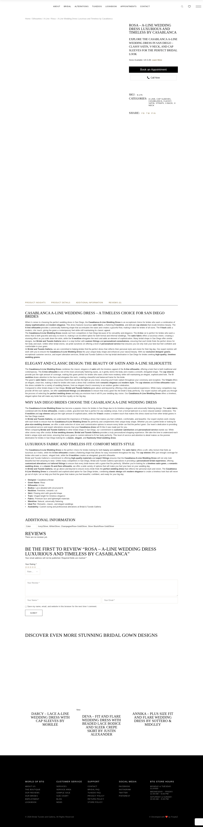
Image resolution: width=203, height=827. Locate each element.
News (59, 802)
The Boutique (32, 790)
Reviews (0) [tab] (115, 303)
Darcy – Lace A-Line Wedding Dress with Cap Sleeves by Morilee (50, 719)
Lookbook (31, 802)
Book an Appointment (153, 69)
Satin (152, 103)
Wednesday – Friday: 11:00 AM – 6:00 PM (161, 793)
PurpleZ (174, 817)
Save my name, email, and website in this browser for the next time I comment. (62, 606)
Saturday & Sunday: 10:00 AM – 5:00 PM (161, 798)
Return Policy (96, 799)
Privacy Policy (96, 796)
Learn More (157, 60)
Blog (59, 799)
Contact (92, 786)
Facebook (124, 786)
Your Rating (31, 564)
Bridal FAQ (94, 790)
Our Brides (31, 796)
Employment (32, 799)
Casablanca (155, 101)
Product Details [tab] (60, 303)
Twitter (123, 793)
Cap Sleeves (164, 99)
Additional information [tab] (89, 303)
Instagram (125, 790)
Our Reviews (32, 793)
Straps (160, 103)
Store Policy (95, 802)
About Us (30, 786)
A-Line (152, 99)
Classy (168, 101)
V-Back (169, 103)
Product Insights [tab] (35, 303)
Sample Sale (63, 793)
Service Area (63, 790)
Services (61, 786)
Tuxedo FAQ (94, 793)
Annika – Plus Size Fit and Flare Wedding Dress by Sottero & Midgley (152, 719)
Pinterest (124, 796)
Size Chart (62, 796)
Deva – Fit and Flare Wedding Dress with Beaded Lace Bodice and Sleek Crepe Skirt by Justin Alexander (101, 725)
